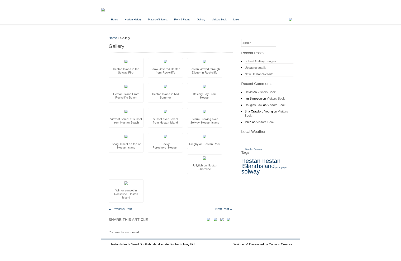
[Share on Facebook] (223, 219)
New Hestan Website (259, 74)
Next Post (224, 209)
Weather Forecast (253, 149)
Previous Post (120, 209)
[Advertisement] (265, 181)
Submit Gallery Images (260, 61)
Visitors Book (219, 19)
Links (236, 19)
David (249, 92)
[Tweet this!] (210, 219)
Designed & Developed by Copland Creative (262, 244)
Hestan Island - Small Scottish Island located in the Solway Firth (153, 244)
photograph (281, 167)
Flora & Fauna (182, 19)
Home (114, 19)
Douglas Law (253, 105)
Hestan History (133, 19)
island (267, 165)
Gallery (201, 19)
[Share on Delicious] (217, 219)
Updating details (255, 67)
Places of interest (158, 19)
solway (250, 171)
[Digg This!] (230, 219)
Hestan (250, 160)
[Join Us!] (290, 19)
